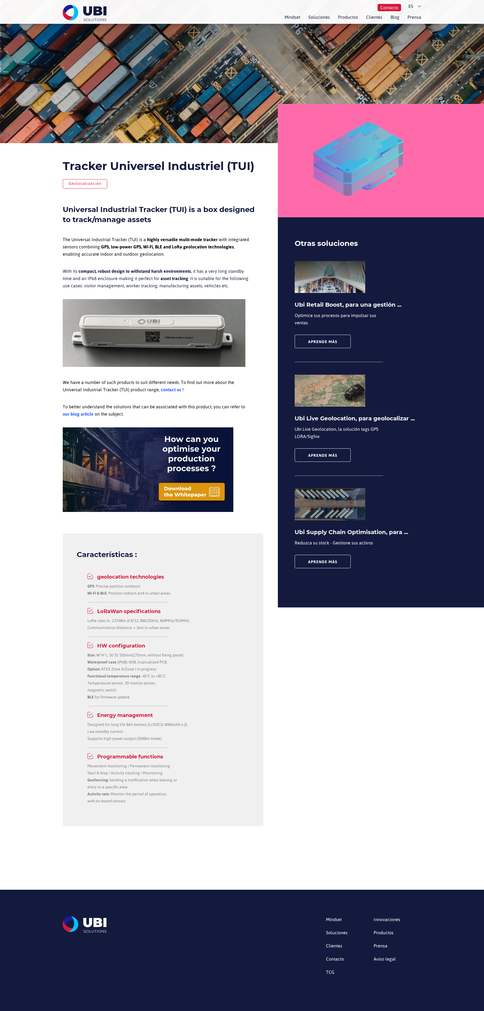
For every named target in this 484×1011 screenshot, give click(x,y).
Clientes (374, 17)
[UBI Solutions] (86, 13)
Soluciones (319, 17)
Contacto (389, 7)
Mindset (292, 17)
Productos (348, 17)
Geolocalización (85, 183)
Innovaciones (387, 919)
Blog (394, 17)
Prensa (414, 17)
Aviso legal (385, 959)
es (410, 6)
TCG (330, 972)
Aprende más (322, 341)
